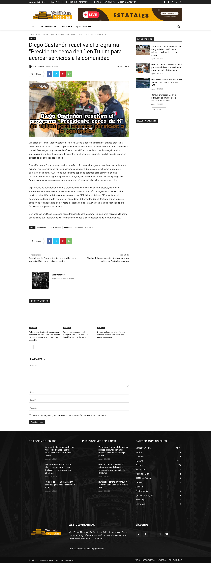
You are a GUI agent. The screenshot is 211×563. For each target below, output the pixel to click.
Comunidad (41, 227)
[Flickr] (152, 534)
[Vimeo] (176, 2)
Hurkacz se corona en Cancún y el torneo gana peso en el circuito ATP (166, 82)
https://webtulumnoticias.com (63, 279)
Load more (157, 109)
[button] (178, 26)
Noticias (39, 34)
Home (31, 34)
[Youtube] (180, 2)
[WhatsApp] (69, 74)
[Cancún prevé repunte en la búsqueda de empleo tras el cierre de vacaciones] (143, 98)
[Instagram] (168, 2)
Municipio (68, 227)
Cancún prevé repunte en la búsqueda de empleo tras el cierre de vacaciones (164, 98)
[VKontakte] (167, 534)
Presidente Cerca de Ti (84, 227)
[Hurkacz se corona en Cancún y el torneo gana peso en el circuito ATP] (143, 83)
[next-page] (35, 347)
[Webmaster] (31, 66)
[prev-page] (30, 347)
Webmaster (39, 66)
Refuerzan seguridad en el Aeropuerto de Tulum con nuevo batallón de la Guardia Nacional (76, 334)
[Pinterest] (63, 74)
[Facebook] (164, 2)
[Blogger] (138, 534)
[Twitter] (172, 2)
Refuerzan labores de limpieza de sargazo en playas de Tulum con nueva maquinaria (111, 334)
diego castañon (55, 227)
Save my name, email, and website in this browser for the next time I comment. (69, 415)
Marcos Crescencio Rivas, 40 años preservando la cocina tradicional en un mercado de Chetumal (166, 67)
